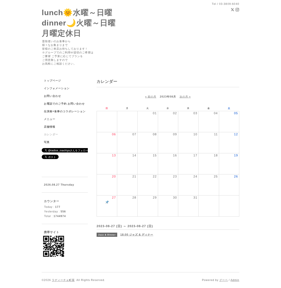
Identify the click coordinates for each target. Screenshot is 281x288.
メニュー (49, 119)
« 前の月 (150, 96)
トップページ (52, 80)
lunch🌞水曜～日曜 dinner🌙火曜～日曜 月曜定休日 (79, 22)
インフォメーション (57, 88)
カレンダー (51, 134)
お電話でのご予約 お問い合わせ (64, 103)
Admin (235, 280)
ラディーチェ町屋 (63, 280)
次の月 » (185, 96)
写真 (47, 142)
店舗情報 (49, 126)
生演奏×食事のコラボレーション (65, 111)
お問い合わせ (52, 96)
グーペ (223, 280)
